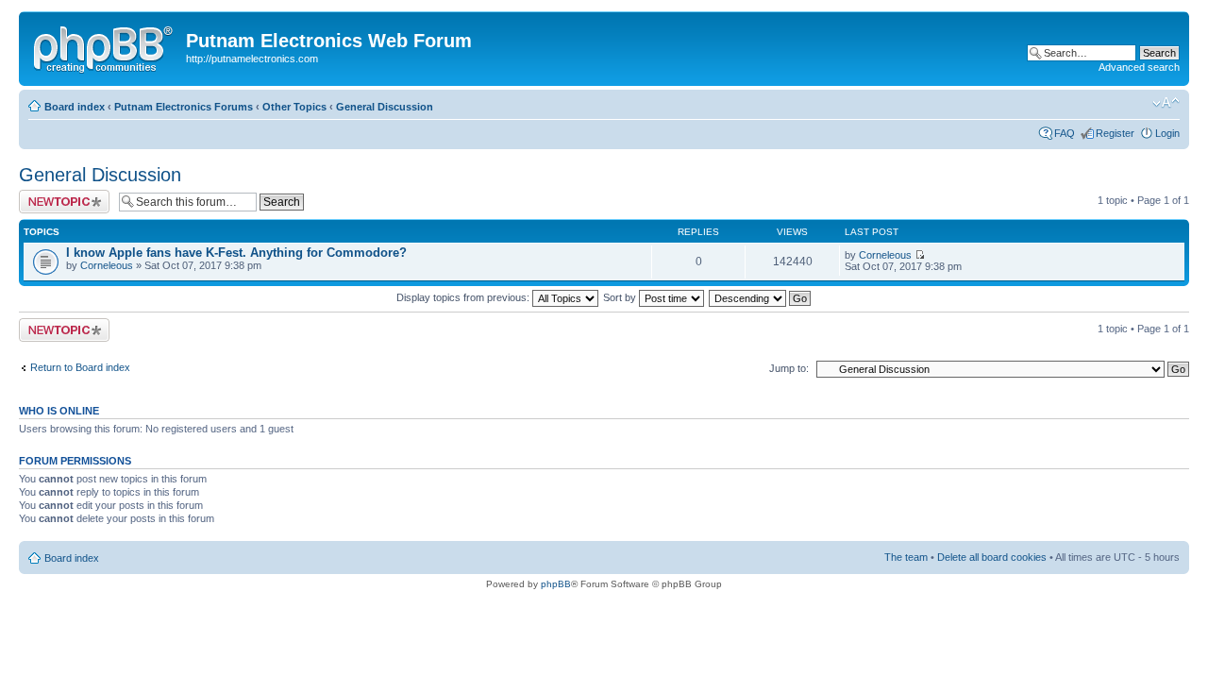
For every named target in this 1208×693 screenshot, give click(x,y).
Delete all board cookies (992, 557)
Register (1115, 133)
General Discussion (384, 106)
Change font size (1166, 102)
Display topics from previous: (464, 297)
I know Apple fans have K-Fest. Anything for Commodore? (236, 252)
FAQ (1064, 133)
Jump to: (789, 368)
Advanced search (1139, 67)
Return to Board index (80, 367)
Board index (74, 106)
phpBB (556, 584)
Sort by (621, 297)
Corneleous (106, 265)
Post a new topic (56, 195)
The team (906, 557)
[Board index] (105, 46)
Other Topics (294, 106)
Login (1167, 133)
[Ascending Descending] (761, 297)
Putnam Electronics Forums (183, 106)
